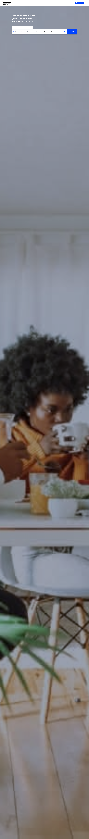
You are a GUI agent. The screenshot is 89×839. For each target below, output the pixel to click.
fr (86, 2)
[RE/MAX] (6, 3)
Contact (70, 2)
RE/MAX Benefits (56, 2)
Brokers (42, 2)
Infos (64, 2)
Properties (35, 2)
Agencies (48, 2)
